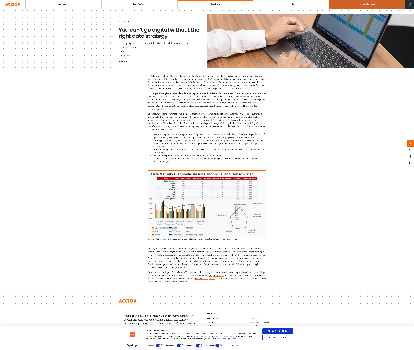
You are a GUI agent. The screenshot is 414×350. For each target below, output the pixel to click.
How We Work (139, 4)
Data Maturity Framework (237, 114)
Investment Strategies (259, 322)
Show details (230, 346)
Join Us (290, 4)
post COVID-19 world (193, 82)
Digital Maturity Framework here (172, 282)
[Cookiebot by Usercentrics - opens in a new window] (132, 345)
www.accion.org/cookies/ (226, 339)
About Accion (63, 4)
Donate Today (369, 4)
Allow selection (278, 337)
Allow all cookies (278, 331)
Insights (214, 4)
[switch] (180, 345)
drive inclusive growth (205, 279)
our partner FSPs (216, 276)
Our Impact (212, 322)
